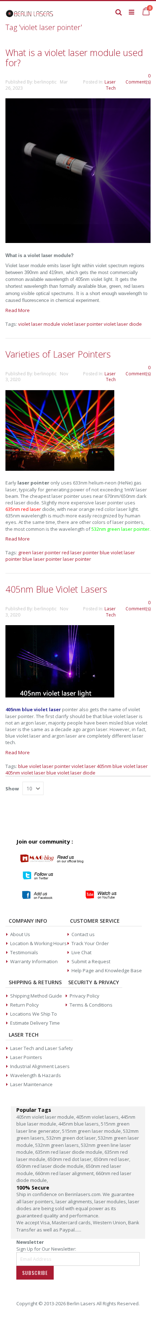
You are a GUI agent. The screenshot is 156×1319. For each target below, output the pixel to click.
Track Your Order (90, 943)
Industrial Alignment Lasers (40, 1066)
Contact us (83, 934)
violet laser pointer (82, 324)
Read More (17, 310)
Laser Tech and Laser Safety (41, 1048)
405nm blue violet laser (122, 766)
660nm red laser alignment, (65, 1173)
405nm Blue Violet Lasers (56, 589)
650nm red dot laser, (71, 1159)
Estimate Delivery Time (35, 1023)
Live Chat (81, 952)
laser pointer (77, 559)
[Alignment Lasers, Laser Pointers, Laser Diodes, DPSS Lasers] (29, 12)
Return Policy (24, 1005)
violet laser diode (123, 324)
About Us (20, 934)
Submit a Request (90, 961)
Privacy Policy (84, 996)
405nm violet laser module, (46, 1117)
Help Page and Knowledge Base (106, 970)
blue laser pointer (42, 559)
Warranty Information (34, 961)
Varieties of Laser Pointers (58, 354)
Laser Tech (110, 85)
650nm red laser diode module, (51, 1166)
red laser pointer (80, 552)
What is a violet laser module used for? (74, 57)
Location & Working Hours (38, 943)
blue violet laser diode (70, 772)
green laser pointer (39, 552)
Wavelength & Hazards (35, 1075)
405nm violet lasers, (98, 1117)
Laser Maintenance (31, 1084)
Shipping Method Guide (36, 996)
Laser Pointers (26, 1057)
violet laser (83, 766)
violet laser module (39, 324)
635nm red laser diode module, (69, 1152)
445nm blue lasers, (79, 1123)
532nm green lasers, (58, 1145)
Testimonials (24, 952)
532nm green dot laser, (72, 1138)
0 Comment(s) (138, 79)
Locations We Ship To (33, 1014)
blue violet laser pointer (44, 766)
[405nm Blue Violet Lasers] (59, 695)
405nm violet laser (25, 772)
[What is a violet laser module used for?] (78, 241)
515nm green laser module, (92, 1131)
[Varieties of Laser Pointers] (59, 469)
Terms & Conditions (91, 1005)
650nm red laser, (112, 1159)
